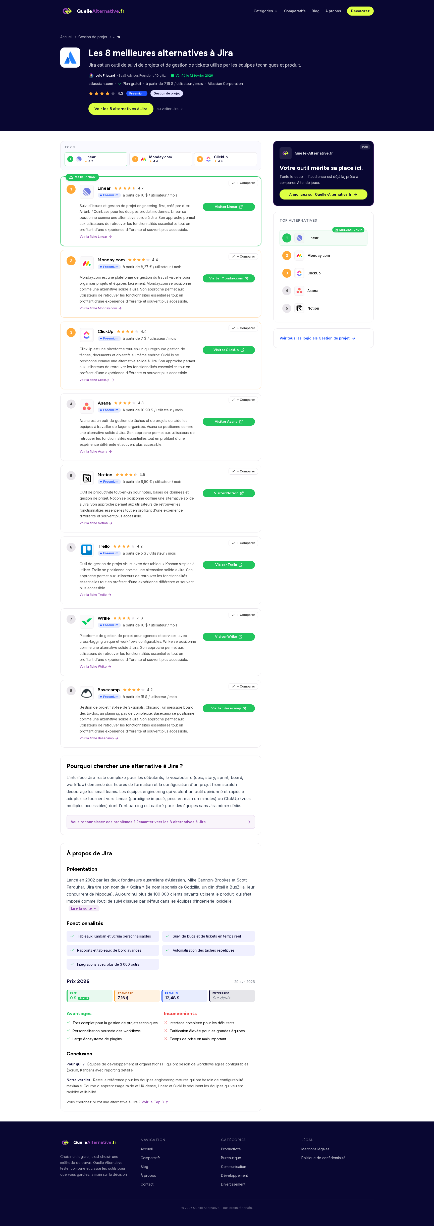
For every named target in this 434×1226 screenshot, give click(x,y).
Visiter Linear (226, 207)
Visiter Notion (226, 493)
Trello (104, 546)
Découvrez (360, 11)
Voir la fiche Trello (93, 595)
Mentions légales (315, 1149)
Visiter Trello (226, 565)
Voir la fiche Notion (94, 523)
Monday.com (111, 260)
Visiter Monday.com (226, 278)
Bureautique (231, 1158)
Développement (234, 1175)
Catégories (263, 11)
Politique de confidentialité (323, 1158)
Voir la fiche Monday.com (98, 308)
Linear (104, 188)
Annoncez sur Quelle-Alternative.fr (320, 194)
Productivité (231, 1149)
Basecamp (109, 690)
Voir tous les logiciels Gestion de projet (315, 338)
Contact (147, 1184)
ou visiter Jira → (169, 109)
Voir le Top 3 (152, 1102)
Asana (104, 403)
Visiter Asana (226, 421)
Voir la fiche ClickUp (95, 380)
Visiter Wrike (226, 636)
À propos (333, 11)
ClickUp (106, 331)
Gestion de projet (92, 37)
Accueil (66, 37)
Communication (233, 1166)
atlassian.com (100, 83)
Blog (315, 11)
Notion (105, 474)
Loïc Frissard (105, 75)
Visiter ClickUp (226, 350)
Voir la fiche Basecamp (97, 738)
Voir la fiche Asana (93, 451)
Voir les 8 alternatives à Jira (120, 108)
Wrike (104, 618)
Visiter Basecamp (226, 708)
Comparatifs (295, 11)
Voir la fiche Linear (93, 236)
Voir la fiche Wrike (93, 666)
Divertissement (233, 1184)
